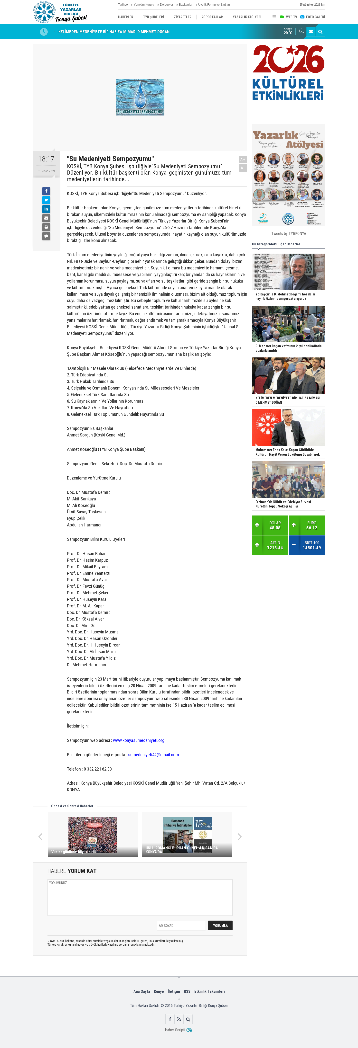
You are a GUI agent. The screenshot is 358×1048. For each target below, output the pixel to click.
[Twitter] (46, 200)
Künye (159, 991)
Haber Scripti (175, 1030)
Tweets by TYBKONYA (288, 233)
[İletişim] (311, 31)
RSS (187, 991)
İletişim (174, 991)
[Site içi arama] (320, 31)
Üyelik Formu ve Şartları (214, 4)
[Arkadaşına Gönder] (46, 218)
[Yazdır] (46, 227)
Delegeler (166, 4)
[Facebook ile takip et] (170, 1019)
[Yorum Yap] (46, 236)
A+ (242, 159)
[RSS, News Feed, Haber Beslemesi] (179, 1019)
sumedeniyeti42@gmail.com (153, 754)
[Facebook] (46, 191)
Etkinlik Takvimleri (209, 991)
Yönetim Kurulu (144, 4)
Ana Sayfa (141, 991)
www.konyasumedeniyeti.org (138, 740)
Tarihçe (123, 4)
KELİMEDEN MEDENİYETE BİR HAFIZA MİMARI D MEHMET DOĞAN (114, 31)
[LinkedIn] (46, 209)
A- (243, 168)
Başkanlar (185, 4)
